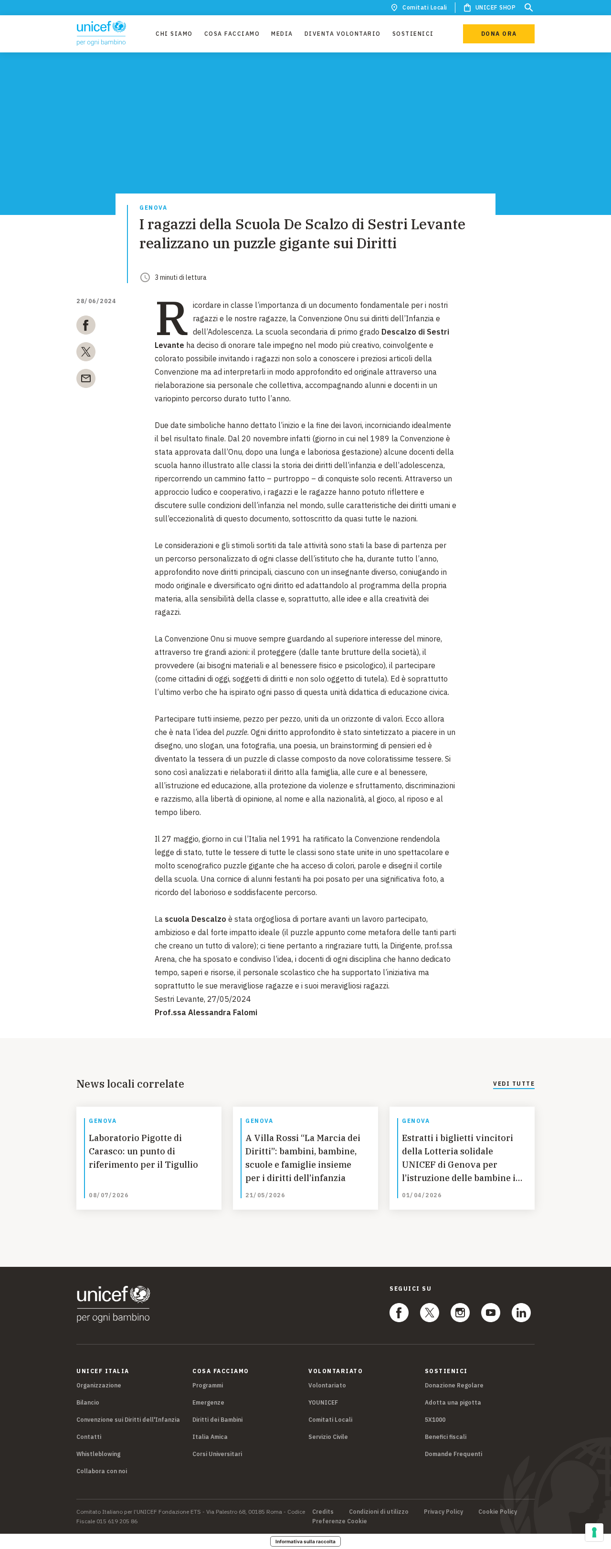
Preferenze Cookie (339, 1521)
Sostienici (413, 33)
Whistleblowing (98, 1453)
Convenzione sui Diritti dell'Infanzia (128, 1419)
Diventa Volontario (343, 33)
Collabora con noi (101, 1471)
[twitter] (85, 353)
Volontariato (327, 1385)
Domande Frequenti (453, 1453)
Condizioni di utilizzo (379, 1512)
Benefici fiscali (445, 1436)
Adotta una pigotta (453, 1402)
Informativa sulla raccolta (305, 1541)
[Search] (529, 7)
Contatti (88, 1436)
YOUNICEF (323, 1402)
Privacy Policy (443, 1512)
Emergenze (208, 1402)
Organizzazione (98, 1385)
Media (282, 33)
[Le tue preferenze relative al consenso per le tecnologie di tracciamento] (594, 1532)
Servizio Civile (328, 1436)
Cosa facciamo (232, 33)
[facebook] (85, 327)
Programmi (207, 1385)
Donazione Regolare (454, 1385)
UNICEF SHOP (495, 7)
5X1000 (435, 1419)
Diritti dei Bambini (217, 1419)
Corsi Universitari (217, 1453)
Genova (153, 208)
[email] (85, 380)
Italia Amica (210, 1436)
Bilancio (87, 1402)
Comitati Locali (424, 7)
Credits (323, 1512)
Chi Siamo (174, 33)
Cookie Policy (497, 1512)
